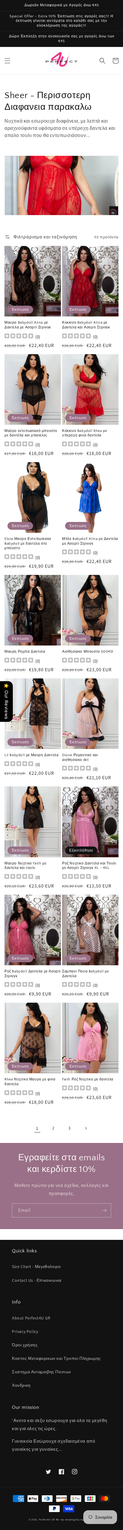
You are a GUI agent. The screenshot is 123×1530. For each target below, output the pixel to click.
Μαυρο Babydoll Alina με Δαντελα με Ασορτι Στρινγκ (27, 325)
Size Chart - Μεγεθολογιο (36, 1266)
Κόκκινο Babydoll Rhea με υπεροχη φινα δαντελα (84, 433)
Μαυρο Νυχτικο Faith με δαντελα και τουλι (25, 865)
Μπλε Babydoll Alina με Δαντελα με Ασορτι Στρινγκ (90, 541)
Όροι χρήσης (25, 1345)
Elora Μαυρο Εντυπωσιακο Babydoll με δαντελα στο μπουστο (27, 543)
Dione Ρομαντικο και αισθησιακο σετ (80, 757)
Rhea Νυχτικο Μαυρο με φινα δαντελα (30, 1081)
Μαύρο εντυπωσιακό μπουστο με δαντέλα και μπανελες (30, 433)
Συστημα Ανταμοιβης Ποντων (41, 1371)
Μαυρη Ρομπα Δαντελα (24, 652)
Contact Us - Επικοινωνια (36, 1280)
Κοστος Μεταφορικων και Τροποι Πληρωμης (56, 1358)
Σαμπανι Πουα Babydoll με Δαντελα (85, 973)
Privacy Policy (25, 1331)
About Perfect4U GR (31, 1318)
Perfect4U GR (47, 1519)
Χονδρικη (21, 1385)
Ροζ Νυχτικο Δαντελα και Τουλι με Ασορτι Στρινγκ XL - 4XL (89, 865)
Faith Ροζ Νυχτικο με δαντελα (87, 1079)
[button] (7, 60)
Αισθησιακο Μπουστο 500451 (87, 652)
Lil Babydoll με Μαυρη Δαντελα (31, 755)
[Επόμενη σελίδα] (85, 1128)
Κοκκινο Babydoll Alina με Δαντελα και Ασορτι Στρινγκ (86, 325)
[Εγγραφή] (104, 1210)
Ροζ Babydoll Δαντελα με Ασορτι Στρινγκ (32, 973)
